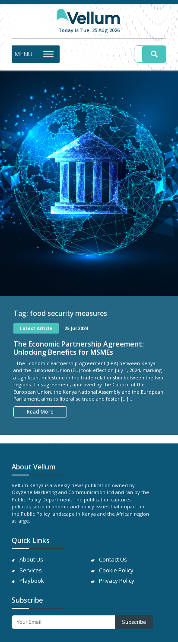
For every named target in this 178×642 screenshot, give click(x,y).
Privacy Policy (116, 580)
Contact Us (113, 559)
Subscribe (134, 622)
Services (30, 570)
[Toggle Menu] (48, 54)
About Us (31, 559)
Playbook (31, 580)
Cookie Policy (116, 570)
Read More (40, 411)
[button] (23, 54)
